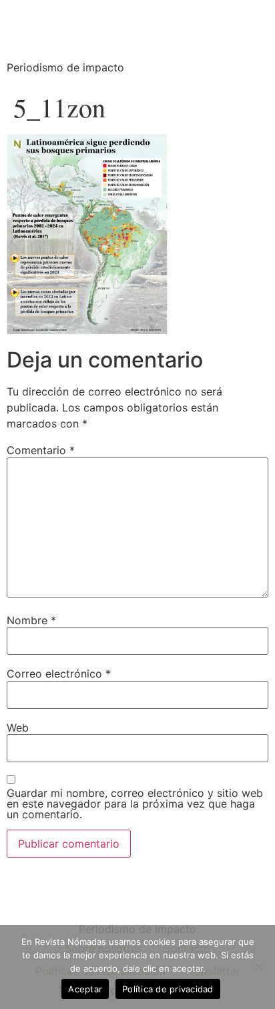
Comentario (41, 450)
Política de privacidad (168, 989)
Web (18, 727)
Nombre (31, 620)
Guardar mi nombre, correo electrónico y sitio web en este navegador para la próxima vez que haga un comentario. (135, 804)
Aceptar (85, 989)
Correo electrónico (59, 673)
